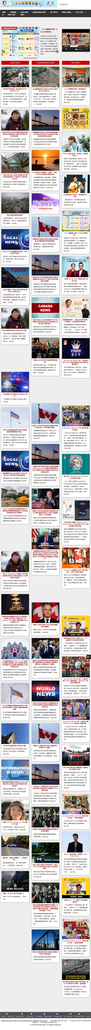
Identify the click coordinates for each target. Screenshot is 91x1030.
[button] (66, 49)
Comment (39, 1016)
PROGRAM (13, 12)
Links (88, 1016)
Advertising (48, 1016)
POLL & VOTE (79, 12)
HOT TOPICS (53, 12)
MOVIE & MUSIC (66, 12)
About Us (11, 1016)
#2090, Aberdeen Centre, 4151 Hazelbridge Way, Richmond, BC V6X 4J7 (25, 1020)
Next (57, 51)
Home (3, 1016)
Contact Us (29, 1016)
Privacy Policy (79, 1016)
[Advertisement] (45, 21)
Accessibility (68, 1016)
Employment (58, 1016)
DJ (3, 15)
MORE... (22, 15)
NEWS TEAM (11, 15)
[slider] (76, 46)
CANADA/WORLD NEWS (39, 12)
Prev (3, 51)
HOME (4, 12)
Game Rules (20, 1016)
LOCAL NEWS (24, 12)
